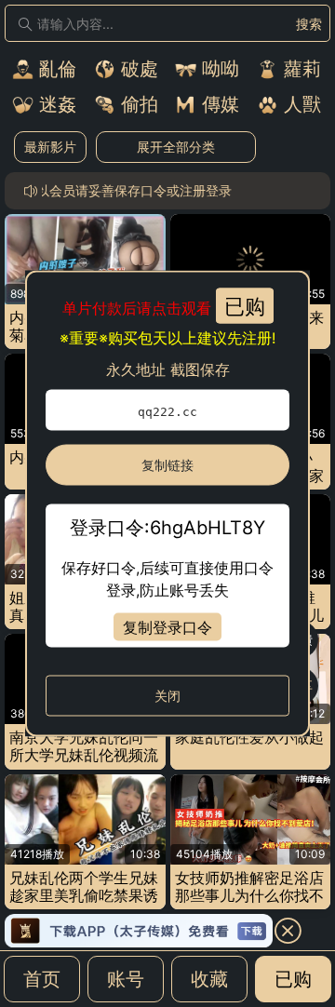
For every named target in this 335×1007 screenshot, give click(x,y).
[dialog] (167, 504)
